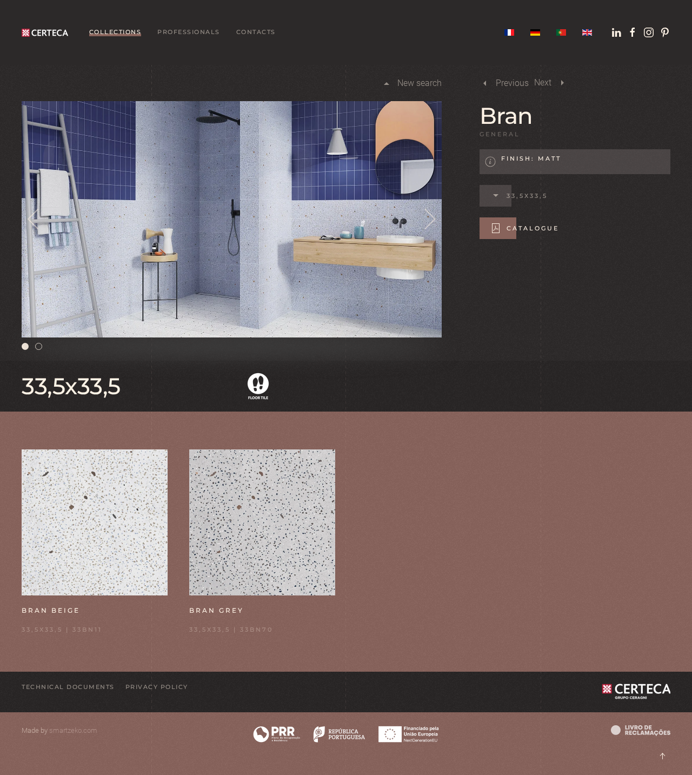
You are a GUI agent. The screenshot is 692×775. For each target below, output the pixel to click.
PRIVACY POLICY (156, 687)
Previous (512, 83)
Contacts (256, 32)
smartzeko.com (73, 730)
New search (419, 83)
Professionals (188, 32)
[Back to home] (47, 32)
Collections (115, 32)
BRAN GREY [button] (216, 610)
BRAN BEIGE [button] (51, 610)
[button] (34, 219)
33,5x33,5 (527, 196)
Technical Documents (68, 687)
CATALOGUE (533, 228)
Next (542, 82)
